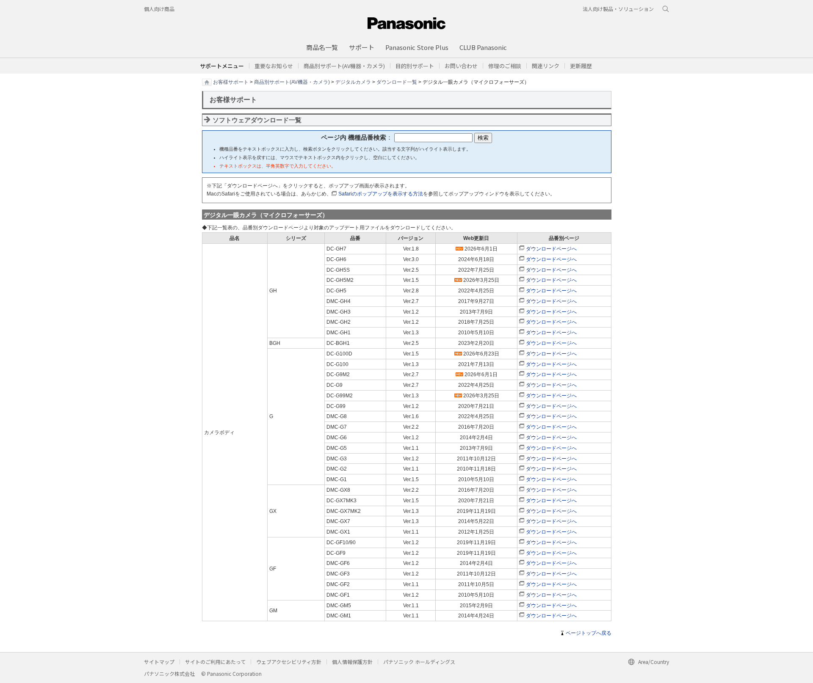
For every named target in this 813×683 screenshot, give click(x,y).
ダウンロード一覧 (396, 82)
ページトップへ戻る (588, 633)
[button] (414, 66)
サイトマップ (159, 661)
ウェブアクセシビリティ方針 (288, 661)
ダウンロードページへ (551, 249)
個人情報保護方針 (352, 661)
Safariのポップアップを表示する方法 (380, 194)
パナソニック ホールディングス (419, 661)
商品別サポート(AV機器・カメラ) (292, 82)
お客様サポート (231, 82)
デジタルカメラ (353, 82)
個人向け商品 (159, 8)
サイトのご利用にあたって (215, 661)
